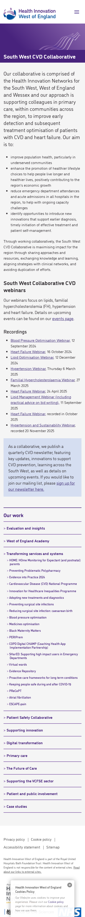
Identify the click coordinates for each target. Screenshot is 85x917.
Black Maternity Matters (25, 630)
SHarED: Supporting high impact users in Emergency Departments (43, 656)
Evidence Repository (22, 671)
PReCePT (15, 690)
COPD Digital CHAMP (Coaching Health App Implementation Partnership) (37, 645)
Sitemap (53, 846)
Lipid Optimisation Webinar (32, 357)
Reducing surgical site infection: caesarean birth (40, 610)
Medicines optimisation (24, 624)
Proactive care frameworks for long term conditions (43, 677)
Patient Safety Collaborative (29, 717)
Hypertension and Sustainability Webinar (43, 424)
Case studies (17, 806)
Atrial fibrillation (20, 697)
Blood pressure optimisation (28, 617)
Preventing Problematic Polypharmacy (34, 570)
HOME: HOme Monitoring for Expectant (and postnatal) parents (45, 562)
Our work (13, 514)
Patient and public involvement (32, 793)
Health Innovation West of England (29, 12)
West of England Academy (28, 540)
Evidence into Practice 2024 (27, 577)
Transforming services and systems (34, 553)
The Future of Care (21, 768)
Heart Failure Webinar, (28, 413)
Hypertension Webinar (28, 368)
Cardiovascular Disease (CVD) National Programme (43, 583)
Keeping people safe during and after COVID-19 (40, 684)
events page (62, 318)
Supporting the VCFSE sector (30, 780)
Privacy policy (14, 839)
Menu (74, 12)
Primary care (17, 755)
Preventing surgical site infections (31, 604)
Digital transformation (25, 742)
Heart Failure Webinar (28, 351)
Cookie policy (41, 839)
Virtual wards (18, 664)
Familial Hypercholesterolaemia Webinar (43, 379)
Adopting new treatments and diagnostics (36, 597)
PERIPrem (16, 637)
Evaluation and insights (26, 528)
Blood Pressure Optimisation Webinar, (41, 340)
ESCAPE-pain (17, 704)
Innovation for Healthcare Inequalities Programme (42, 591)
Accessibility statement (22, 846)
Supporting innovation (25, 729)
